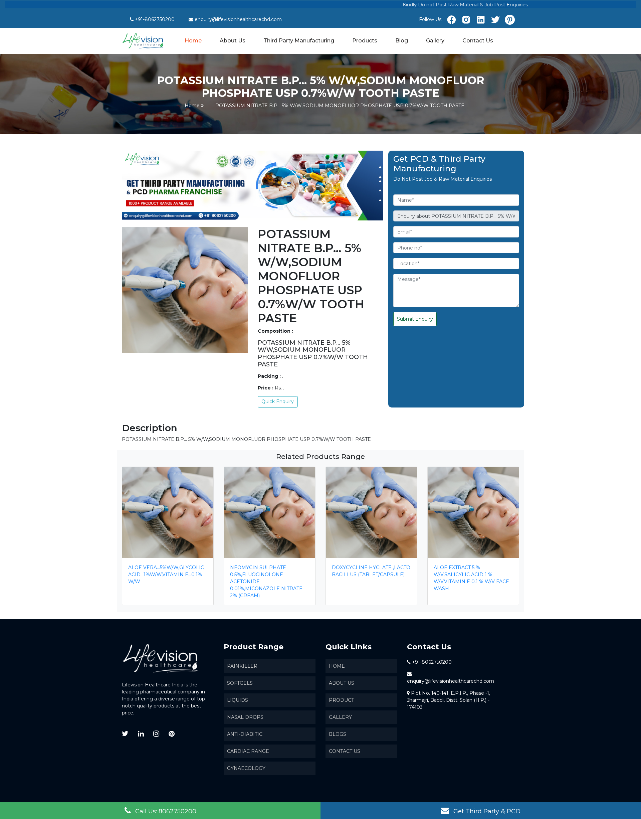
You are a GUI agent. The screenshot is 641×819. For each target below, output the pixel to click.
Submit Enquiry (415, 319)
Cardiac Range (248, 751)
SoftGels (240, 683)
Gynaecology (246, 768)
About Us (232, 40)
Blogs (337, 734)
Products (364, 40)
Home (193, 40)
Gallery (435, 40)
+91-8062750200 (155, 19)
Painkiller (242, 666)
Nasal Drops (245, 717)
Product (341, 700)
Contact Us (477, 40)
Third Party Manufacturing (298, 40)
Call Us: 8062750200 (165, 811)
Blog (401, 40)
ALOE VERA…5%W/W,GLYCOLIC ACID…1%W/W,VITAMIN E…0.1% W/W (166, 574)
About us (341, 683)
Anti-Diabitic (244, 734)
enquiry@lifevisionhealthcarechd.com (238, 19)
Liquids (237, 700)
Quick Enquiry (277, 401)
